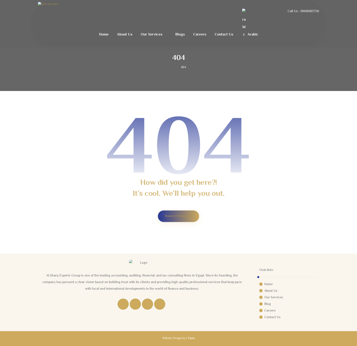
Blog (267, 304)
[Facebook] (123, 304)
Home (268, 284)
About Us (270, 291)
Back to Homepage (178, 216)
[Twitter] (135, 304)
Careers (270, 310)
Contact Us (272, 317)
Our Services (273, 297)
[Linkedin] (147, 304)
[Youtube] (159, 304)
